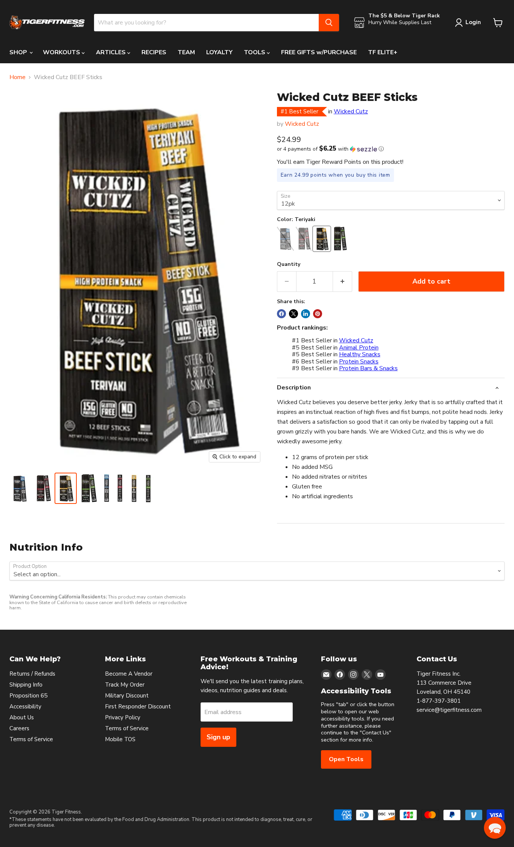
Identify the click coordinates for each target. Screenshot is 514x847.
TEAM (186, 52)
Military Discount (127, 695)
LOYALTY (219, 52)
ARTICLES (111, 52)
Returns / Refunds (32, 674)
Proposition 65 (28, 695)
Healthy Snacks (359, 354)
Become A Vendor (128, 674)
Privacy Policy (122, 717)
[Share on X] (293, 313)
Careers (19, 728)
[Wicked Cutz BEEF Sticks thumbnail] (19, 488)
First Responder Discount (138, 706)
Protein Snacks (359, 361)
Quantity (288, 264)
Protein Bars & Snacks (368, 368)
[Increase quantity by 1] (342, 281)
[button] (391, 149)
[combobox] (206, 22)
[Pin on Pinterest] (317, 313)
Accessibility (25, 706)
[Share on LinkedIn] (305, 313)
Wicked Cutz (351, 111)
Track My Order (124, 684)
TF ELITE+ (382, 52)
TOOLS (255, 52)
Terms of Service (31, 739)
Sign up (218, 737)
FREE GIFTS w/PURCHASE (319, 52)
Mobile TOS (120, 739)
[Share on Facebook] (281, 313)
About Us (21, 717)
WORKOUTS (62, 52)
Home (17, 77)
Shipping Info (26, 684)
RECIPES (153, 52)
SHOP (19, 52)
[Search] (329, 22)
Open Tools (346, 759)
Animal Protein (359, 347)
